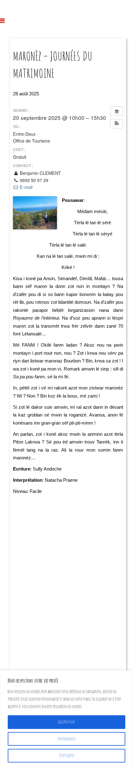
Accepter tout (66, 722)
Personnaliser (66, 738)
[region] (66, 719)
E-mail (25, 187)
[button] (116, 123)
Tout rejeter (66, 755)
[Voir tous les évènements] (116, 111)
